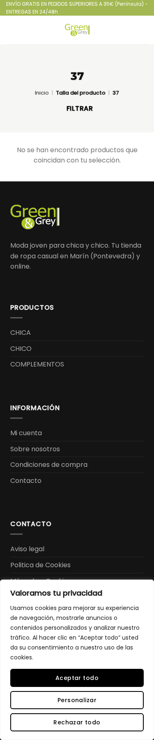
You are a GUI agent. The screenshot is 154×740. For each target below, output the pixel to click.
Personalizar (77, 700)
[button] (11, 30)
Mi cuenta (26, 433)
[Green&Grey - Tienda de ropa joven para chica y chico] (77, 30)
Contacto (25, 480)
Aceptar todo (77, 678)
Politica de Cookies (40, 565)
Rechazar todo (76, 722)
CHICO (21, 348)
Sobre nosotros (35, 449)
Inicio (42, 92)
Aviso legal (27, 549)
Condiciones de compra (48, 464)
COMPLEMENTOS (37, 364)
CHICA (20, 332)
